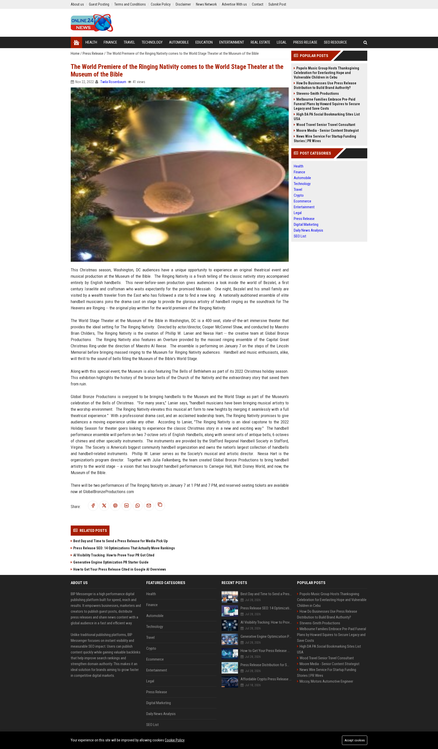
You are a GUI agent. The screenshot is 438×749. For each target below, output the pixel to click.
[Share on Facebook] (93, 506)
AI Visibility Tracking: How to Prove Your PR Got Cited (113, 555)
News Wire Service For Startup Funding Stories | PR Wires (325, 138)
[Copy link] (159, 505)
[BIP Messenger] (92, 23)
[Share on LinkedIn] (126, 506)
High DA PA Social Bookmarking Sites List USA (327, 116)
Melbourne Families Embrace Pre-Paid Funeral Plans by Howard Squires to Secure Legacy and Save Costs (327, 103)
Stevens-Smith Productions (317, 93)
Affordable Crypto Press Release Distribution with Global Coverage (266, 679)
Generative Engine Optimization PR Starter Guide (111, 562)
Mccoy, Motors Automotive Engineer (326, 681)
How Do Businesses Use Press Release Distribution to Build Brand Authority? (325, 85)
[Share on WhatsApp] (137, 506)
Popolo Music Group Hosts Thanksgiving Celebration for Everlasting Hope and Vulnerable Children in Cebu (326, 72)
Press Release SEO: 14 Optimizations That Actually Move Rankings (124, 548)
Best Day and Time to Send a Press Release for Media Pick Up (120, 541)
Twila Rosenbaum (113, 82)
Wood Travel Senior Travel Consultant (325, 125)
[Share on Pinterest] (115, 506)
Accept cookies (354, 740)
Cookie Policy (175, 740)
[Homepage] (76, 42)
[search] (365, 42)
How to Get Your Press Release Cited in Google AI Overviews (119, 569)
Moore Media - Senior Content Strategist (327, 130)
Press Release (93, 53)
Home (75, 53)
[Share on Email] (148, 506)
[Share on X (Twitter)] (104, 506)
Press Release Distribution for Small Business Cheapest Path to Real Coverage (266, 665)
